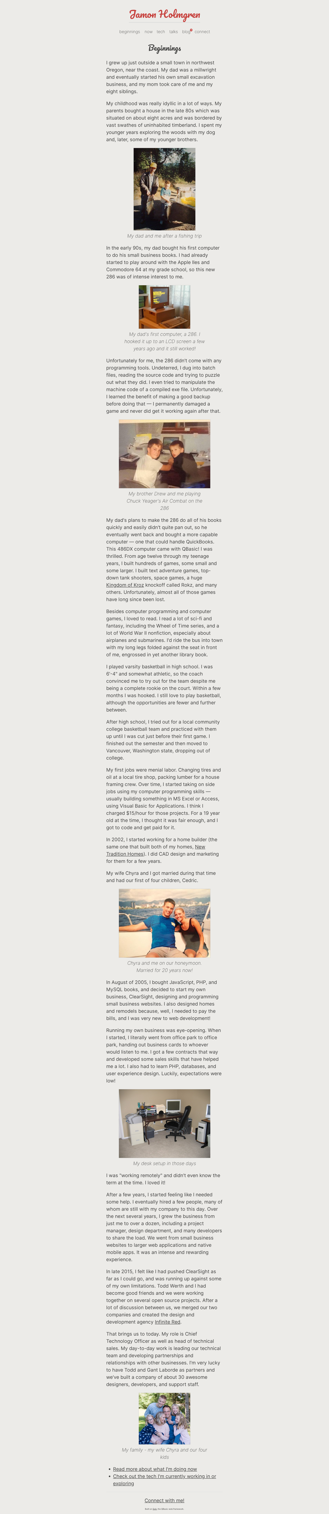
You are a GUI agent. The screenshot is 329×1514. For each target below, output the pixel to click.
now (149, 31)
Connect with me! (164, 1500)
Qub (155, 1509)
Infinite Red (167, 1322)
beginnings (129, 31)
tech (161, 31)
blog (187, 31)
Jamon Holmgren (164, 13)
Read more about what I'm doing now (155, 1469)
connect (202, 31)
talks (173, 31)
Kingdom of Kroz (125, 585)
